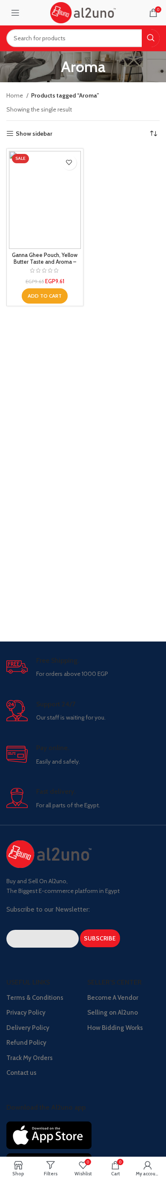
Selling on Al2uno (112, 1012)
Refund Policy (26, 1042)
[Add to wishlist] (69, 162)
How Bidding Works (115, 1028)
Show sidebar (34, 133)
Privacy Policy (26, 1012)
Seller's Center (114, 982)
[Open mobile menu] (15, 12)
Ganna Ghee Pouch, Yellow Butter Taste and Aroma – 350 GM (44, 261)
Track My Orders (29, 1058)
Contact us (21, 1073)
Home (15, 95)
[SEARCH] (151, 38)
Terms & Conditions (34, 997)
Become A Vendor (112, 997)
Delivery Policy (27, 1028)
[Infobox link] (83, 667)
